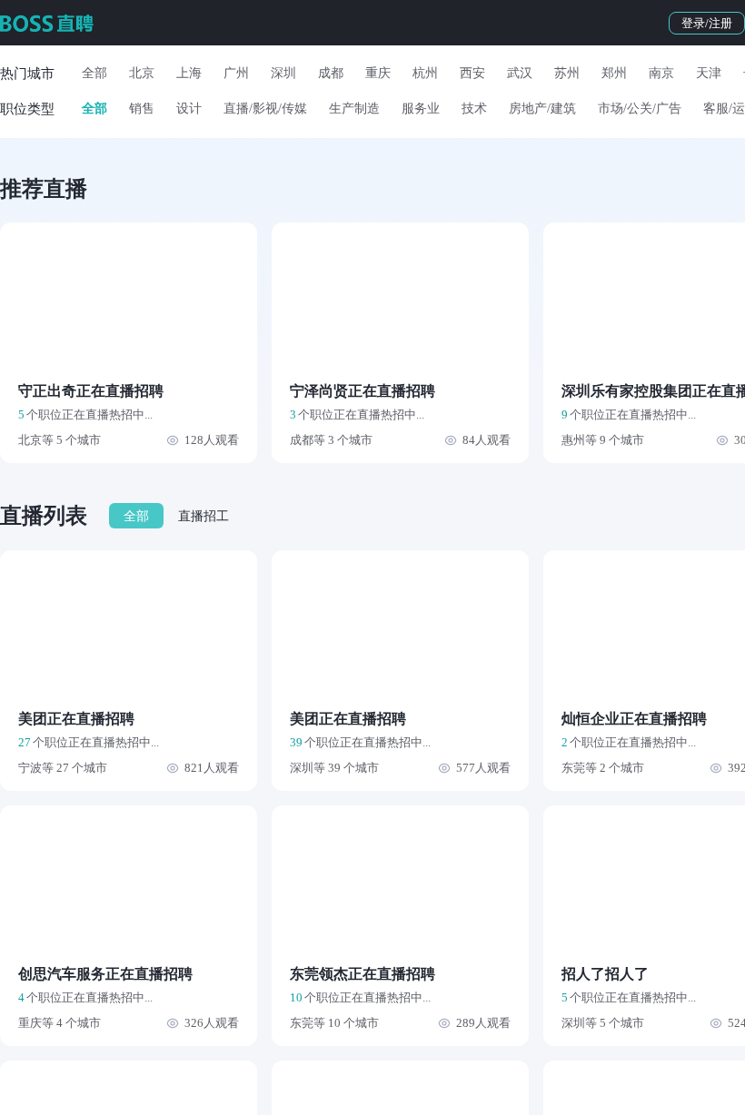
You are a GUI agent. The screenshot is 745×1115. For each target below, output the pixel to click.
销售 (141, 108)
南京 (661, 73)
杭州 (425, 73)
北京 (141, 73)
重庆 (378, 73)
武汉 (519, 73)
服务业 (421, 108)
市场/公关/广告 (639, 108)
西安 (472, 73)
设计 (189, 108)
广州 (236, 73)
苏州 (567, 73)
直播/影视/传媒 (265, 108)
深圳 (283, 73)
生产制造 (354, 108)
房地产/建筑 (542, 108)
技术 (474, 108)
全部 (94, 73)
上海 (189, 73)
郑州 (614, 73)
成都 (330, 73)
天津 (708, 73)
